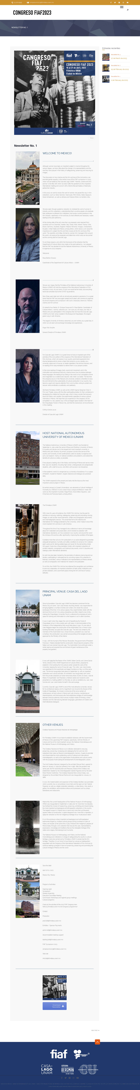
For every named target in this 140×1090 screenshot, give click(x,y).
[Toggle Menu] (121, 7)
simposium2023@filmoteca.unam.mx (42, 2)
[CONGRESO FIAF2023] (34, 12)
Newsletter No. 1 (115, 76)
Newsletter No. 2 (115, 65)
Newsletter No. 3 (115, 54)
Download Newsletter (56, 1006)
